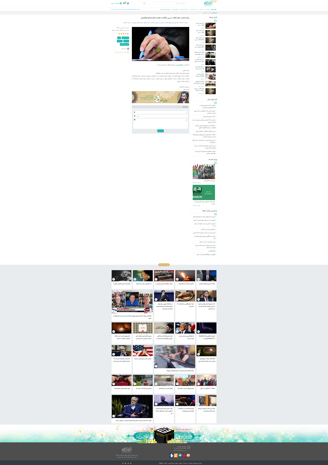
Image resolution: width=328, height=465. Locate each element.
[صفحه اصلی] (130, 463)
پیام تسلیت (126, 41)
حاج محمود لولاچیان (124, 44)
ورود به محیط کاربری (172, 463)
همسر (119, 38)
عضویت (117, 3)
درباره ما (185, 463)
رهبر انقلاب (120, 41)
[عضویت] (125, 463)
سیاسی (204, 13)
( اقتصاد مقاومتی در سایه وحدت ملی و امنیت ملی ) (120, 9)
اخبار (209, 13)
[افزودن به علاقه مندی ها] (123, 463)
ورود (112, 3)
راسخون (213, 9)
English (161, 463)
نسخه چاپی (124, 49)
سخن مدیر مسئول (198, 463)
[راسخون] (210, 6)
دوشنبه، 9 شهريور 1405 (135, 9)
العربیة (165, 463)
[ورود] (128, 463)
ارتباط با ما (190, 463)
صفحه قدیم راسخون (165, 9)
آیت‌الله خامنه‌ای (125, 38)
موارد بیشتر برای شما (120, 52)
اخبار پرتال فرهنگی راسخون (180, 450)
